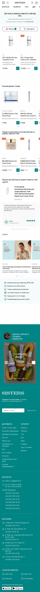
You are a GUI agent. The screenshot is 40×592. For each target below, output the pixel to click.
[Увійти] (32, 2)
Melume (4, 158)
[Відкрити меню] (3, 2)
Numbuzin (23, 158)
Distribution (8, 578)
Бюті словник (6, 452)
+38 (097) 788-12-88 (12, 496)
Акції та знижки (26, 447)
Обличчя (24, 431)
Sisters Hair (8, 574)
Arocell (22, 111)
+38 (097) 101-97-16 (11, 539)
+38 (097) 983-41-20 (12, 499)
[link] (36, 2)
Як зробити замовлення (10, 431)
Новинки (24, 444)
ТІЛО (26, 7)
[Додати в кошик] (17, 68)
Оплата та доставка (9, 428)
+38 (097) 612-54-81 (12, 493)
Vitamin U (10, 111)
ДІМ (33, 7)
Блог (3, 449)
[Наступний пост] (33, 362)
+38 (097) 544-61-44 (12, 545)
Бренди (23, 450)
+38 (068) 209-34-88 (12, 553)
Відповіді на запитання (10, 434)
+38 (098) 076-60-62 (12, 559)
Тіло (22, 434)
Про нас (5, 437)
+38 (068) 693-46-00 (12, 502)
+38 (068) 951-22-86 (12, 505)
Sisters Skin (27, 574)
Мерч (23, 441)
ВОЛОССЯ (5, 7)
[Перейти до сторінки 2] (19, 126)
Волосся (24, 428)
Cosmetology (28, 578)
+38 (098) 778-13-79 (12, 525)
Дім (22, 437)
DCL (3, 55)
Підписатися (17, 339)
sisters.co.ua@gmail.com (13, 481)
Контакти (5, 456)
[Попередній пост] (6, 362)
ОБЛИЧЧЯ (17, 7)
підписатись (31, 410)
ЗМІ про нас (6, 441)
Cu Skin (4, 111)
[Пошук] (7, 2)
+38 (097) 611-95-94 (12, 532)
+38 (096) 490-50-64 (12, 508)
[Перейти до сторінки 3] (20, 126)
